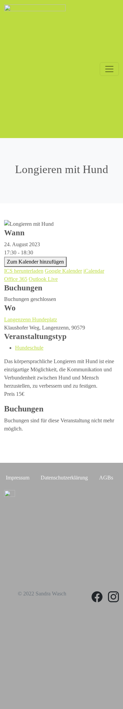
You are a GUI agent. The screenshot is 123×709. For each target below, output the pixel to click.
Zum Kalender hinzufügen (35, 262)
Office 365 (15, 279)
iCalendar (93, 271)
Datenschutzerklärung (64, 477)
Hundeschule (29, 348)
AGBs (106, 477)
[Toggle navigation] (109, 69)
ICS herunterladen (23, 271)
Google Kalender (63, 271)
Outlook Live (43, 279)
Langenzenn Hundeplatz (30, 319)
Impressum (17, 477)
